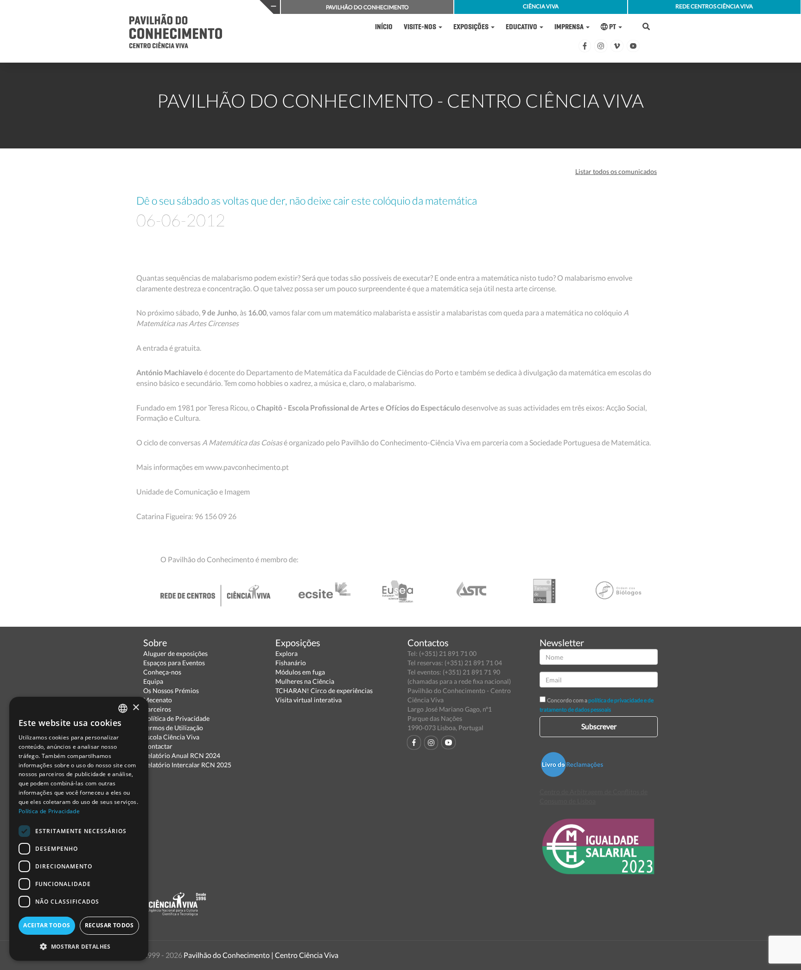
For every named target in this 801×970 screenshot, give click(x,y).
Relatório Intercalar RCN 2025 (187, 765)
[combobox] (122, 708)
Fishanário (290, 663)
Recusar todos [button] (109, 925)
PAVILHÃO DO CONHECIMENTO (367, 7)
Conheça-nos (162, 672)
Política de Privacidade (176, 718)
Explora (286, 653)
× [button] (135, 707)
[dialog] (78, 829)
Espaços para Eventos (174, 663)
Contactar (157, 746)
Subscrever (599, 726)
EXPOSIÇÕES (471, 27)
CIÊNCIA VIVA (541, 6)
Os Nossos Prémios (171, 690)
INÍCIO (384, 27)
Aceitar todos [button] (46, 925)
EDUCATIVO (522, 27)
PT (612, 27)
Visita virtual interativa (308, 700)
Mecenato (157, 700)
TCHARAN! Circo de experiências (324, 690)
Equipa (153, 681)
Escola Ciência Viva (171, 737)
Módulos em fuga (300, 672)
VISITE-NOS (421, 27)
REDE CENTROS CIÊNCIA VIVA (714, 6)
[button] (79, 946)
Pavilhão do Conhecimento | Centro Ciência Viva (261, 955)
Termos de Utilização (173, 728)
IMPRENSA (569, 27)
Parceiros (157, 709)
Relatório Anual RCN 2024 (181, 755)
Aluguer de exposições (175, 653)
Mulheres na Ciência (304, 681)
